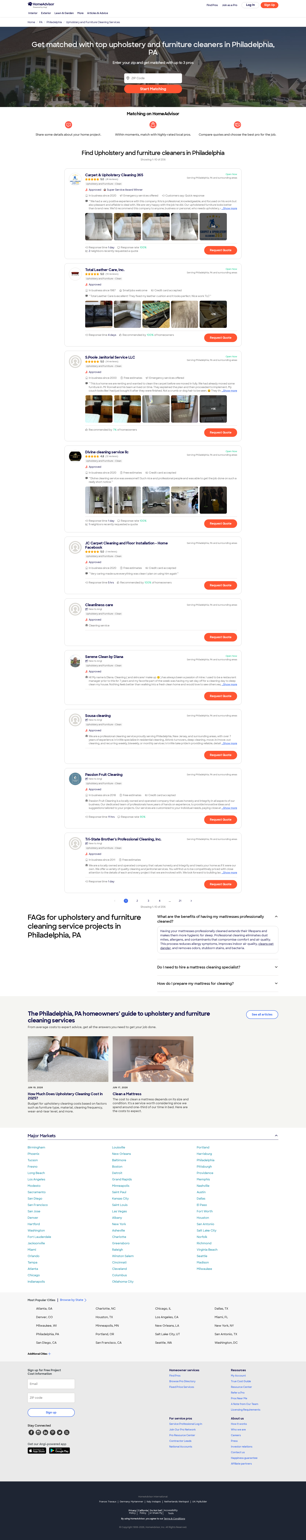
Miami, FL (221, 1317)
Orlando (33, 1256)
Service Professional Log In (185, 1424)
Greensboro (121, 1243)
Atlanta (33, 1269)
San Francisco (38, 1205)
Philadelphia (205, 1160)
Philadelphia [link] (54, 22)
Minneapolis (120, 1186)
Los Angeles (36, 1179)
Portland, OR (105, 1334)
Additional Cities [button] (37, 1353)
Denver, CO (44, 1317)
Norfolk (202, 1237)
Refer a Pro (238, 1392)
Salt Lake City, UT (167, 1334)
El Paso (202, 1205)
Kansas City (120, 1198)
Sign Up (269, 5)
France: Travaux (107, 1501)
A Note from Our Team (244, 1404)
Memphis (203, 1179)
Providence (205, 1173)
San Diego (35, 1198)
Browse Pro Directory (182, 1381)
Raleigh (117, 1250)
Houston (203, 1218)
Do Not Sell (156, 1511)
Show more (230, 208)
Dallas (201, 1198)
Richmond (204, 1243)
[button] (98, 226)
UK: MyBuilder (199, 1501)
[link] (153, 179)
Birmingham (36, 1147)
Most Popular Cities (41, 1300)
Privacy (132, 1511)
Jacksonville (36, 1243)
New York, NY (224, 1326)
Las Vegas (119, 1211)
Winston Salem (123, 1256)
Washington (36, 1230)
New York (119, 1224)
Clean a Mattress (127, 1094)
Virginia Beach (207, 1250)
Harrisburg (204, 1154)
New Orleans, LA (167, 1326)
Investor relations (241, 1446)
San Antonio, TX (226, 1334)
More (80, 13)
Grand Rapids (122, 1179)
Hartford (34, 1224)
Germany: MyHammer (131, 1501)
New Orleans (121, 1154)
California (143, 1511)
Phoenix (33, 1154)
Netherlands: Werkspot (176, 1501)
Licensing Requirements (245, 1409)
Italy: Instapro (154, 1501)
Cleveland (119, 1269)
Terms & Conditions (174, 1518)
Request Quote (220, 250)
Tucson (33, 1160)
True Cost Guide (241, 1381)
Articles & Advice (97, 13)
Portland (203, 1147)
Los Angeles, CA (166, 1317)
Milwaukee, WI (46, 1326)
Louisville (118, 1147)
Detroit (117, 1173)
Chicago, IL (163, 1308)
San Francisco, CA (109, 1343)
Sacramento (37, 1192)
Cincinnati (119, 1262)
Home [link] (31, 22)
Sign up (51, 1412)
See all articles (262, 1014)
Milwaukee (204, 1269)
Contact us (238, 1452)
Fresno (33, 1166)
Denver (33, 1218)
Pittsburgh (204, 1166)
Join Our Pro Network (182, 1429)
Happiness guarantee (244, 1458)
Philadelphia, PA (47, 1334)
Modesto (34, 1186)
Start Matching (153, 89)
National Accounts (180, 1446)
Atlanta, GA (44, 1308)
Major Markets (41, 1135)
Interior (33, 13)
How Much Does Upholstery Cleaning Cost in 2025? (65, 1096)
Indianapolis (36, 1282)
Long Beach (36, 1173)
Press (234, 1441)
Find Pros (174, 1375)
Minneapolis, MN (107, 1326)
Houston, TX (104, 1317)
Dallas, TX (221, 1308)
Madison (203, 1262)
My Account (238, 1375)
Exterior (46, 13)
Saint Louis (120, 1205)
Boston (117, 1166)
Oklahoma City (123, 1282)
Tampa (32, 1262)
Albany (117, 1218)
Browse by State (71, 1300)
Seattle (202, 1256)
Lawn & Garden (64, 13)
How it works (239, 1424)
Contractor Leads (180, 1441)
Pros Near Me (239, 1398)
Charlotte (119, 1237)
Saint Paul (119, 1192)
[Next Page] (191, 901)
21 (180, 900)
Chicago (34, 1275)
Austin (201, 1192)
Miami (32, 1250)
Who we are (238, 1429)
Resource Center (241, 1387)
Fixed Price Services (181, 1387)
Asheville (118, 1230)
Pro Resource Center (182, 1435)
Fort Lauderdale (39, 1237)
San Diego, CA (46, 1343)
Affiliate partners (241, 1463)
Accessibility (171, 1512)
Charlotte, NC (106, 1308)
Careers (236, 1435)
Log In (250, 5)
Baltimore (119, 1160)
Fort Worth (205, 1211)
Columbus (119, 1275)
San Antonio (205, 1224)
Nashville (203, 1186)
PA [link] (40, 22)
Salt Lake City (206, 1230)
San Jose (34, 1211)
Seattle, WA (163, 1343)
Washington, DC (226, 1343)
